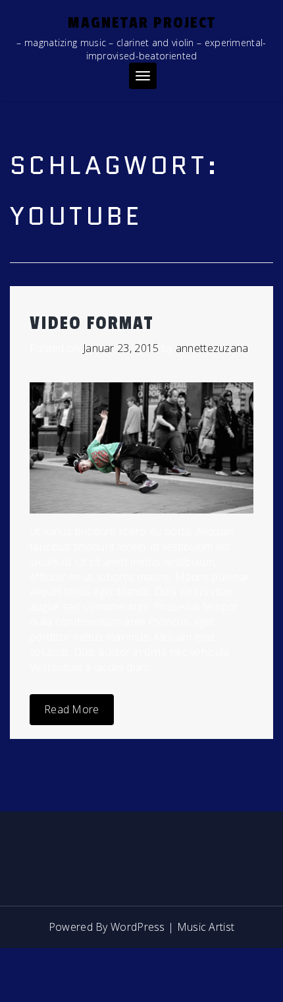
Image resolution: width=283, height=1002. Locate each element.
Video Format (91, 323)
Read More (71, 709)
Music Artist (206, 927)
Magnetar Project (142, 22)
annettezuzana (212, 348)
